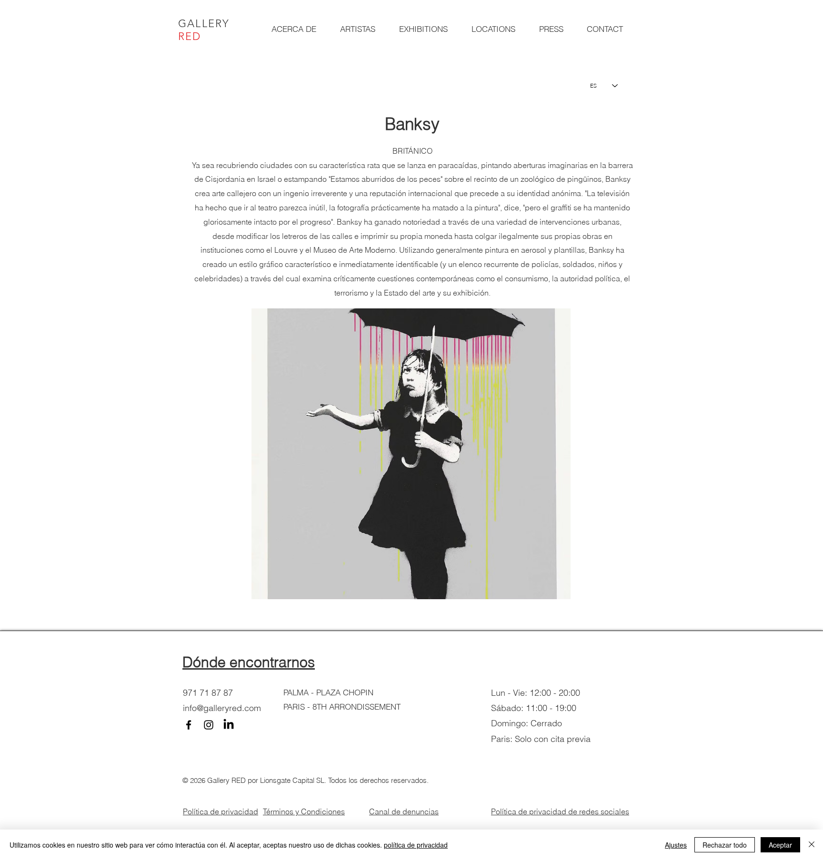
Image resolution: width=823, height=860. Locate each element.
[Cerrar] (811, 844)
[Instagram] (208, 725)
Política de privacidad (220, 811)
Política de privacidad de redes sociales (560, 811)
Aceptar (780, 845)
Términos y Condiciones (304, 811)
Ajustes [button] (676, 845)
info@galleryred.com (222, 707)
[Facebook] (188, 725)
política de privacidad (416, 845)
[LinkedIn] (228, 725)
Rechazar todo (725, 845)
